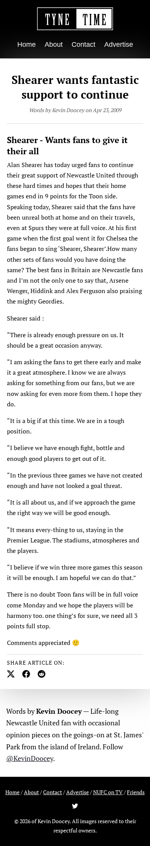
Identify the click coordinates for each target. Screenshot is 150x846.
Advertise (118, 44)
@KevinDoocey (29, 758)
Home (26, 44)
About (54, 44)
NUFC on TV (108, 792)
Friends (136, 792)
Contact (83, 44)
